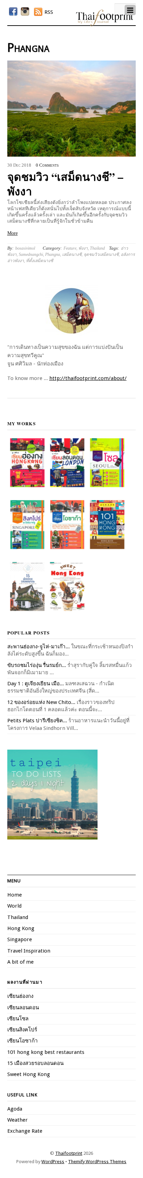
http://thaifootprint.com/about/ (88, 378)
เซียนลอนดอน (23, 1007)
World (14, 906)
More (12, 233)
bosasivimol (25, 248)
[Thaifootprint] (105, 25)
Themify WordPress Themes (97, 1161)
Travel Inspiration (28, 951)
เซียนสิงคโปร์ (22, 1030)
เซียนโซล (17, 1018)
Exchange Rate (24, 1131)
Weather (17, 1120)
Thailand (97, 248)
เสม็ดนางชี (72, 254)
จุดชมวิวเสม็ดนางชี (101, 254)
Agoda (14, 1109)
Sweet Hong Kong (28, 1074)
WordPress (52, 1161)
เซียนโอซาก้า (22, 1041)
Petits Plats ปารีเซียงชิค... (37, 720)
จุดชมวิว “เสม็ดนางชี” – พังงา (65, 183)
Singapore (19, 939)
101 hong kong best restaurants (45, 1052)
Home (14, 895)
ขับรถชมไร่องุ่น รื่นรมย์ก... (36, 665)
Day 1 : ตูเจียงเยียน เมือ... (35, 683)
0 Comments (47, 165)
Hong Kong (20, 928)
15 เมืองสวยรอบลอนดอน (35, 1063)
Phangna (52, 254)
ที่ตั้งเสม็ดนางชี (39, 260)
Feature (70, 248)
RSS (48, 12)
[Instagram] (25, 11)
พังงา (83, 248)
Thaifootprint (68, 1153)
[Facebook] (13, 11)
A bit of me (20, 962)
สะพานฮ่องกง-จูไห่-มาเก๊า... (38, 646)
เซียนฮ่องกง (20, 996)
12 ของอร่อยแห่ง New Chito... (41, 702)
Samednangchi (31, 254)
